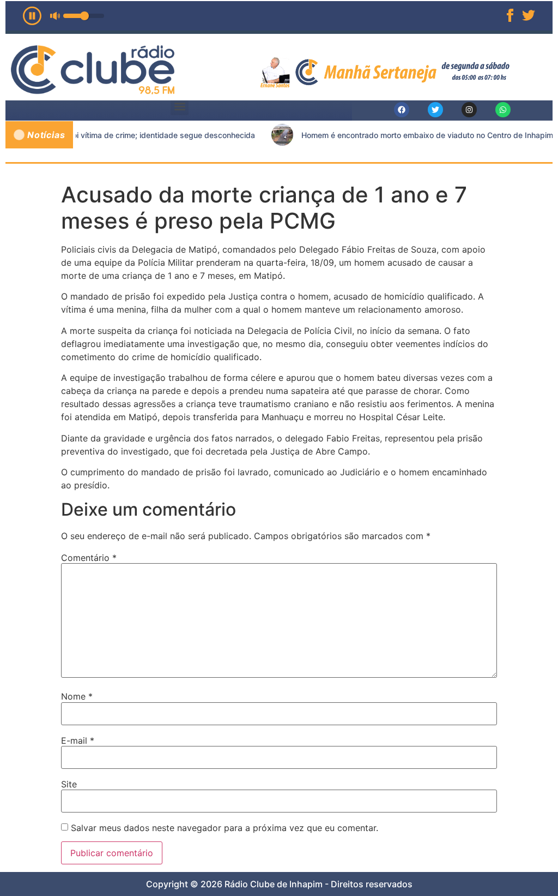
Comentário (89, 557)
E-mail (77, 740)
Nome (77, 696)
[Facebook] (401, 109)
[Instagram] (469, 109)
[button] (180, 106)
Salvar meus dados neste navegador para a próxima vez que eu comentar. (224, 827)
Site (69, 784)
